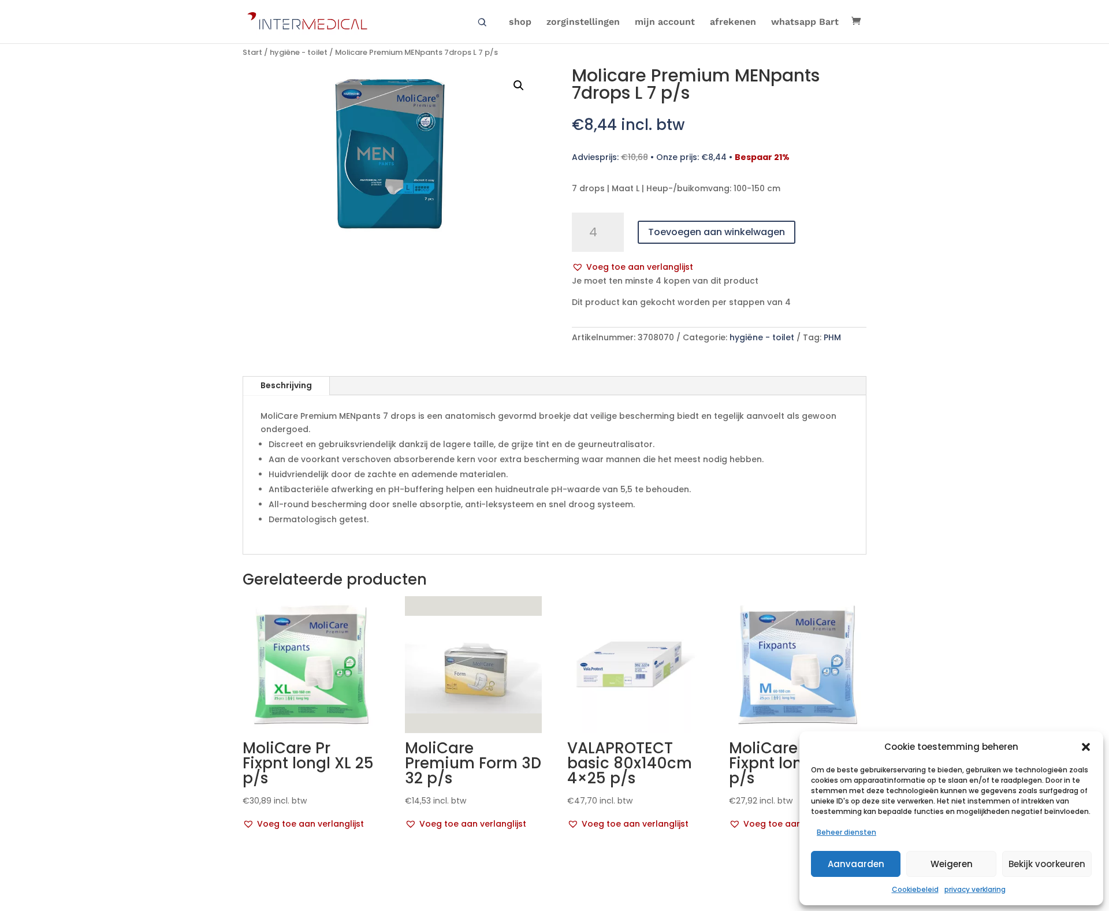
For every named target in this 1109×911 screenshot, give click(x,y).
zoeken (482, 22)
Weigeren (952, 864)
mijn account (665, 22)
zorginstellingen (583, 22)
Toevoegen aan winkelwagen (716, 232)
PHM (832, 337)
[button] (1086, 747)
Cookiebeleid (915, 889)
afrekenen (733, 22)
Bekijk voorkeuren (1046, 864)
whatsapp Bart (805, 22)
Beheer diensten (846, 832)
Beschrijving (286, 385)
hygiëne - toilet (299, 52)
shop (520, 22)
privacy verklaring (975, 889)
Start (252, 52)
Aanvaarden (856, 864)
